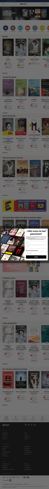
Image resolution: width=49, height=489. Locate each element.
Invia (36, 257)
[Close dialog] (46, 230)
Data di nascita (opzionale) (32, 250)
